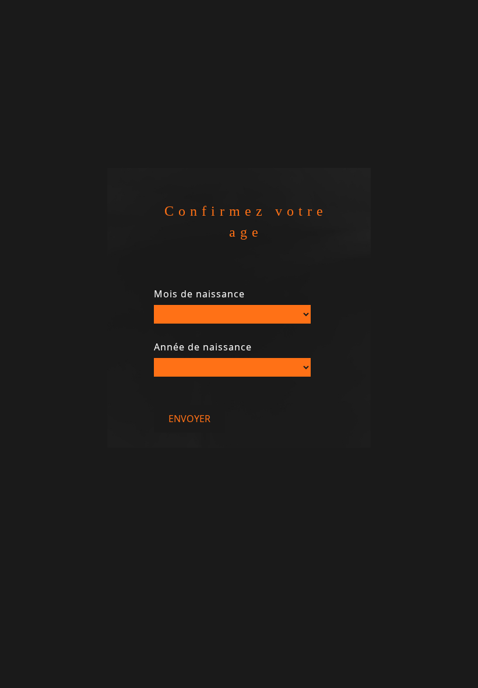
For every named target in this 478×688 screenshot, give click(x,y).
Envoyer (189, 418)
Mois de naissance (199, 293)
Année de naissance (203, 347)
